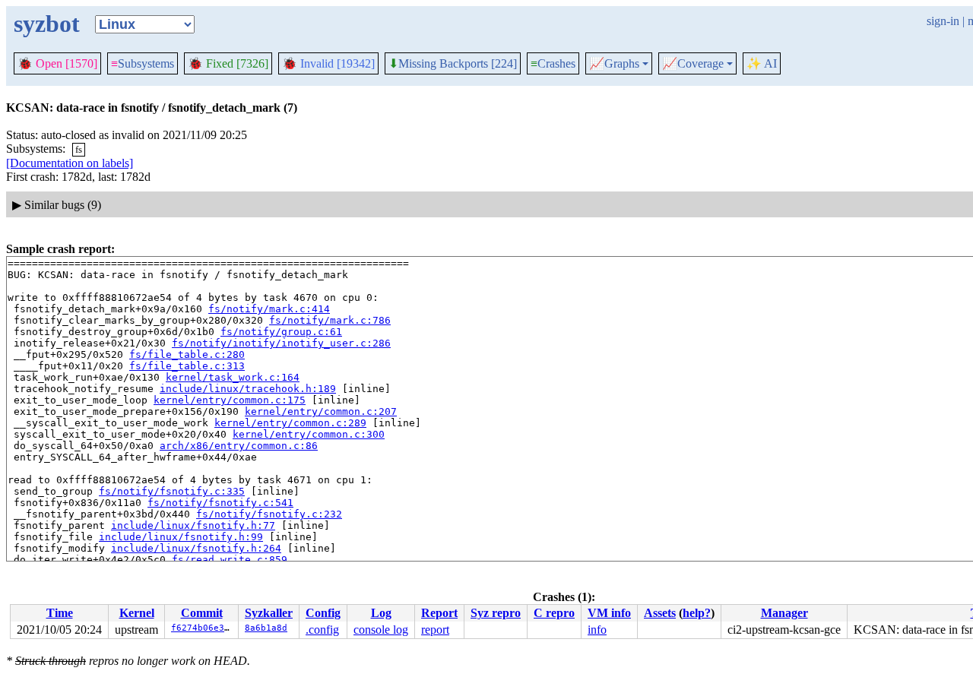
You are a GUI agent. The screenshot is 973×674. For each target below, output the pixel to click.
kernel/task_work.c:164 (233, 377)
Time (59, 612)
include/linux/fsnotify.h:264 (196, 548)
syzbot (47, 23)
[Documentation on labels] (69, 163)
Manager (784, 612)
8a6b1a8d (266, 628)
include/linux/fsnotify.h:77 (193, 525)
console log (380, 629)
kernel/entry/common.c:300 (309, 434)
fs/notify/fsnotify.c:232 (269, 514)
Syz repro (496, 612)
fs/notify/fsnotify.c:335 (172, 491)
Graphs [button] (614, 64)
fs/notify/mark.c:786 (330, 320)
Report (439, 612)
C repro (554, 612)
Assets (660, 612)
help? (697, 612)
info (597, 629)
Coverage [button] (693, 64)
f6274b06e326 (203, 628)
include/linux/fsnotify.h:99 (181, 537)
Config (323, 612)
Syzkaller (269, 612)
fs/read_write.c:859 (229, 559)
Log (381, 612)
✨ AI (761, 63)
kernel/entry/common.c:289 (290, 423)
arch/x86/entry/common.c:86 (239, 445)
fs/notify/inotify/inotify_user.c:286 (281, 343)
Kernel (136, 612)
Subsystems (142, 63)
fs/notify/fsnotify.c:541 (220, 502)
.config (322, 629)
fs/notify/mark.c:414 (269, 309)
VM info (609, 612)
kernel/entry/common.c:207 (321, 411)
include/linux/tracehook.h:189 (248, 388)
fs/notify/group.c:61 (281, 331)
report (435, 629)
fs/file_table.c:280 (187, 354)
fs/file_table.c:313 (187, 366)
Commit (202, 612)
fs (78, 149)
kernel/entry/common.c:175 (230, 400)
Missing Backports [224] (452, 64)
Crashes (553, 63)
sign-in (943, 20)
